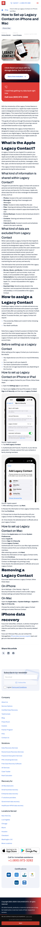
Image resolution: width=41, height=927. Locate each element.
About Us (5, 702)
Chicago (4, 823)
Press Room (6, 722)
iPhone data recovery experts (20, 636)
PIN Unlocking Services (9, 760)
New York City (6, 816)
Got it (20, 923)
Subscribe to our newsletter (15, 673)
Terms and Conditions (19, 687)
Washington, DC (7, 839)
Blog (6, 10)
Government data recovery (11, 801)
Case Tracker (6, 771)
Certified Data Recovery (10, 710)
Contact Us (5, 737)
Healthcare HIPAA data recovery (12, 805)
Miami (4, 827)
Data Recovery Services (10, 748)
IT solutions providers (9, 797)
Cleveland (5, 835)
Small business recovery (10, 790)
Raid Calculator (7, 775)
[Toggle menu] (37, 3)
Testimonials (6, 714)
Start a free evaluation (15, 76)
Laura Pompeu (17, 35)
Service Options (7, 706)
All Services (6, 767)
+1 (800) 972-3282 (20, 860)
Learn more (29, 916)
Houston (4, 831)
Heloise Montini (6, 35)
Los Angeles (6, 820)
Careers (4, 726)
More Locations (7, 843)
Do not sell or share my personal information (20, 919)
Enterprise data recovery (10, 793)
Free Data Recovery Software (11, 763)
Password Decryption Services (12, 756)
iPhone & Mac (6, 28)
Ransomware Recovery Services (13, 752)
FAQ (3, 734)
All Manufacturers (7, 786)
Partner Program (7, 730)
